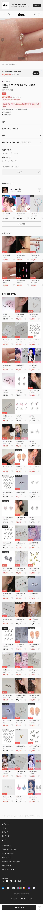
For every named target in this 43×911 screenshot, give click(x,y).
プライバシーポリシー (9, 849)
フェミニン (14, 161)
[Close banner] (2, 2)
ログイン (16, 109)
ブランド (5, 832)
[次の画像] (40, 40)
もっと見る (21, 224)
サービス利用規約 (8, 853)
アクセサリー (6, 153)
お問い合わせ (6, 166)
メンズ (4, 828)
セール (4, 840)
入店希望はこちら (8, 869)
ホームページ (5, 816)
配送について (15, 166)
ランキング (5, 836)
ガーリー (4, 161)
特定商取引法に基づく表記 (11, 861)
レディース (5, 824)
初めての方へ (6, 846)
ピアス (16, 153)
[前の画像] (2, 40)
